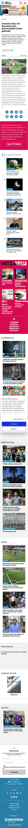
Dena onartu (14, 424)
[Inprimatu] (21, 116)
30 (25, 55)
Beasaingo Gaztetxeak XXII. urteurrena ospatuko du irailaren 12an (14, 250)
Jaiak (8, 209)
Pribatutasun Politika (8, 767)
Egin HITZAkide (14, 144)
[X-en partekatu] (11, 112)
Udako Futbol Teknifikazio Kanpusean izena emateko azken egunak (13, 587)
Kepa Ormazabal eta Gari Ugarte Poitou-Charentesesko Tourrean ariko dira (13, 611)
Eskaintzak (14, 326)
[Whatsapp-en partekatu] (11, 116)
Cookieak (14, 810)
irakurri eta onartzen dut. (13, 767)
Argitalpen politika (14, 803)
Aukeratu (13, 429)
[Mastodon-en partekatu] (16, 112)
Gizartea (4, 19)
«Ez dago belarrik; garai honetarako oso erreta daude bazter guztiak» (14, 382)
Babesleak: (14, 815)
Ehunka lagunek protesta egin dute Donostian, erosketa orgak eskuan (13, 730)
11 (24, 55)
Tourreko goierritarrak (9, 531)
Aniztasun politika (14, 805)
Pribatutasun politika (14, 807)
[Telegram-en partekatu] (7, 116)
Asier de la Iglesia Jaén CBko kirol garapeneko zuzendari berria (13, 635)
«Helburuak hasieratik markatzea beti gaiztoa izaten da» (13, 360)
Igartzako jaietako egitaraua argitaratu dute (13, 212)
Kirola (6, 560)
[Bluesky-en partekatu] (21, 112)
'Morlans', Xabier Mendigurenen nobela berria (13, 232)
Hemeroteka (14, 328)
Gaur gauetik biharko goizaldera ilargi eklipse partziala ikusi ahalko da (13, 193)
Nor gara (14, 330)
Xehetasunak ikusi (18, 419)
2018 (21, 55)
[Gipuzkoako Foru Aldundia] (14, 822)
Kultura (16, 228)
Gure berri (14, 322)
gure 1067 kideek (11, 401)
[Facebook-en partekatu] (7, 112)
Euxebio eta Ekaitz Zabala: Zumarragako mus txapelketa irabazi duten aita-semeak (12, 508)
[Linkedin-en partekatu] (16, 116)
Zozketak (14, 324)
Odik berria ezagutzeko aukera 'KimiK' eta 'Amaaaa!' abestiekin (13, 485)
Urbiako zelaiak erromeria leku (12, 464)
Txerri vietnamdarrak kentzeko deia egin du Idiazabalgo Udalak (13, 173)
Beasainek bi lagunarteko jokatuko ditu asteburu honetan (13, 564)
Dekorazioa (14, 694)
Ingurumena (10, 169)
